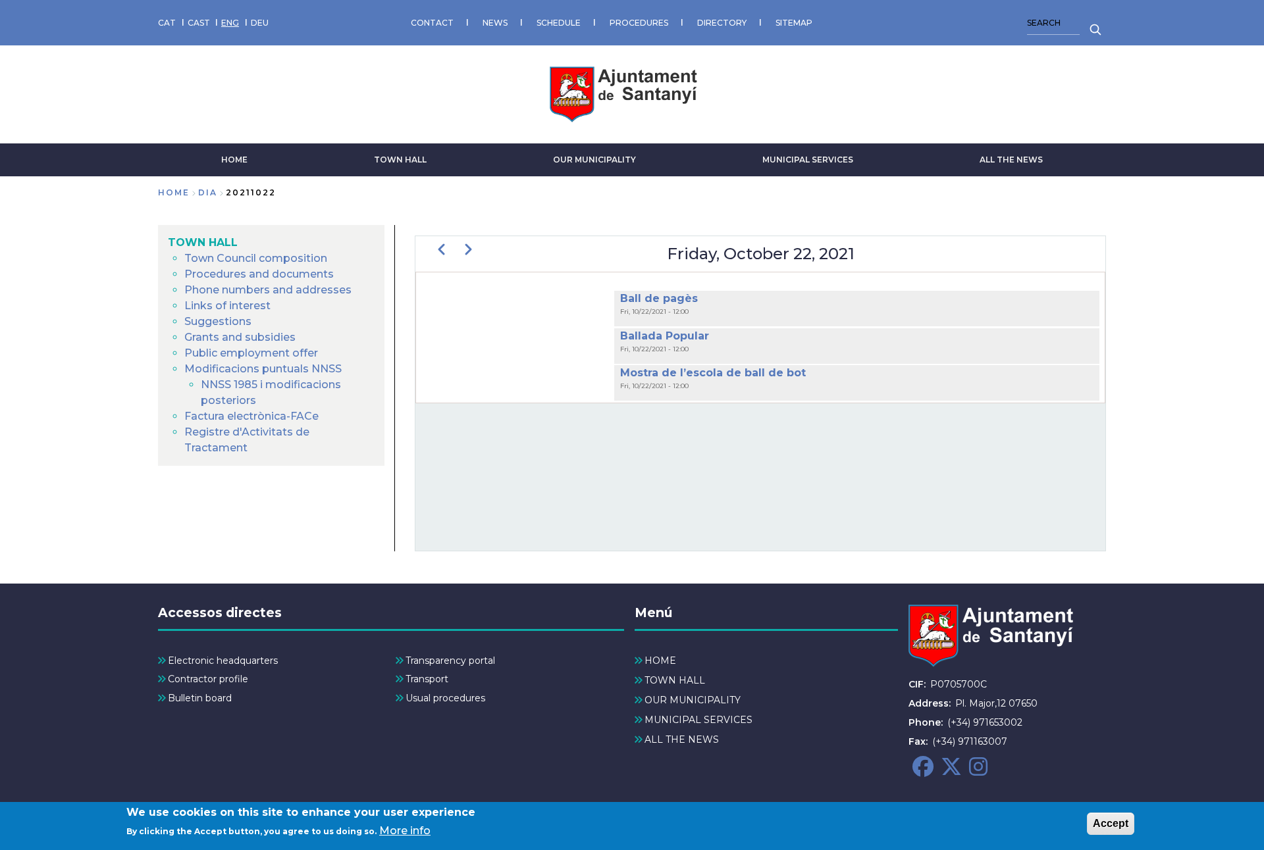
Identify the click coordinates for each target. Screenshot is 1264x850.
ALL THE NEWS (1011, 159)
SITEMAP (794, 23)
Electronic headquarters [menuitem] (223, 660)
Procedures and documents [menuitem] (259, 274)
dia (207, 192)
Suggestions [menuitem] (217, 321)
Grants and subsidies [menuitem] (240, 337)
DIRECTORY (722, 23)
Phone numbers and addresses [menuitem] (268, 290)
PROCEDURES (639, 23)
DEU (260, 23)
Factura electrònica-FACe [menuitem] (251, 416)
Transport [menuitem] (427, 679)
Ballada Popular (664, 336)
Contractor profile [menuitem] (208, 679)
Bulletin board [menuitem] (200, 698)
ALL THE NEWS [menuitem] (682, 739)
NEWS (495, 23)
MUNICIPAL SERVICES (807, 159)
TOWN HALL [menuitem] (203, 242)
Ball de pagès (659, 298)
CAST (199, 23)
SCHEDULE (559, 23)
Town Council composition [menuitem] (255, 258)
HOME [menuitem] (660, 660)
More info (405, 830)
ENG (230, 23)
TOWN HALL (400, 159)
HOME (234, 159)
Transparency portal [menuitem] (450, 660)
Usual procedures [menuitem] (445, 698)
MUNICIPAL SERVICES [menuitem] (698, 719)
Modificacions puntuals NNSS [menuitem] (263, 368)
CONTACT (432, 23)
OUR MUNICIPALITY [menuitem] (693, 700)
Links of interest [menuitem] (227, 305)
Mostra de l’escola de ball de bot (713, 372)
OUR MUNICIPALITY (594, 159)
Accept (1110, 823)
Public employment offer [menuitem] (251, 353)
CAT (167, 23)
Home (174, 192)
